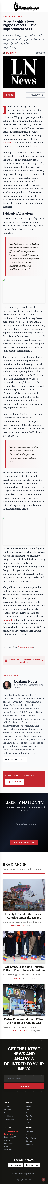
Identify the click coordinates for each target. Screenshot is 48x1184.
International (8, 1149)
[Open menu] (4, 6)
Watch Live (8, 1140)
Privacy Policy (9, 1119)
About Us (7, 1107)
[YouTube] (26, 1180)
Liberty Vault (8, 1143)
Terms (6, 1122)
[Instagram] (30, 1180)
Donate (28, 1135)
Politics (28, 1107)
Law (27, 1122)
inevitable (8, 620)
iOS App (29, 1141)
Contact (6, 1113)
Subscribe (24, 1086)
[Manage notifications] (43, 1179)
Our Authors (8, 1110)
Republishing (8, 1116)
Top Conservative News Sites (11, 1133)
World (28, 1113)
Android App (30, 1144)
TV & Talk (29, 1116)
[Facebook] (22, 1180)
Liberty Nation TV (10, 1137)
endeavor (8, 142)
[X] (18, 1180)
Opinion (28, 1110)
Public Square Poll (32, 1138)
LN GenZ (7, 1146)
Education (29, 1119)
